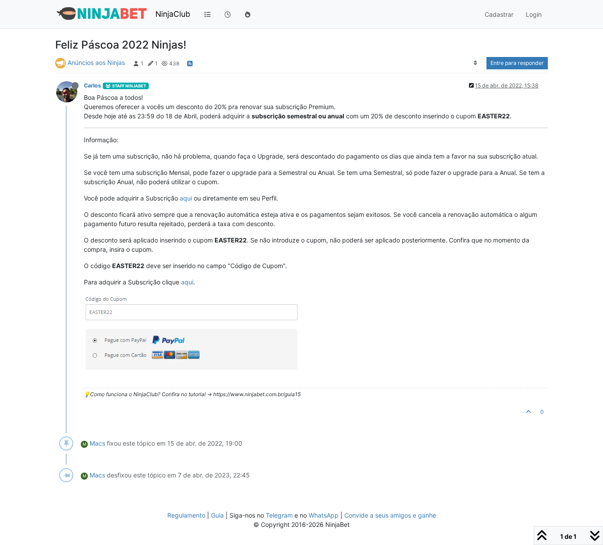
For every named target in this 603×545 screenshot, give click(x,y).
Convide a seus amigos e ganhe (390, 515)
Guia (217, 515)
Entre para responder (517, 63)
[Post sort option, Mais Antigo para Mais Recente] (475, 63)
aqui (186, 198)
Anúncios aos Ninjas (96, 62)
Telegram (279, 515)
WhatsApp (324, 515)
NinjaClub (172, 14)
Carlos (92, 85)
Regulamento (187, 515)
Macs (97, 443)
